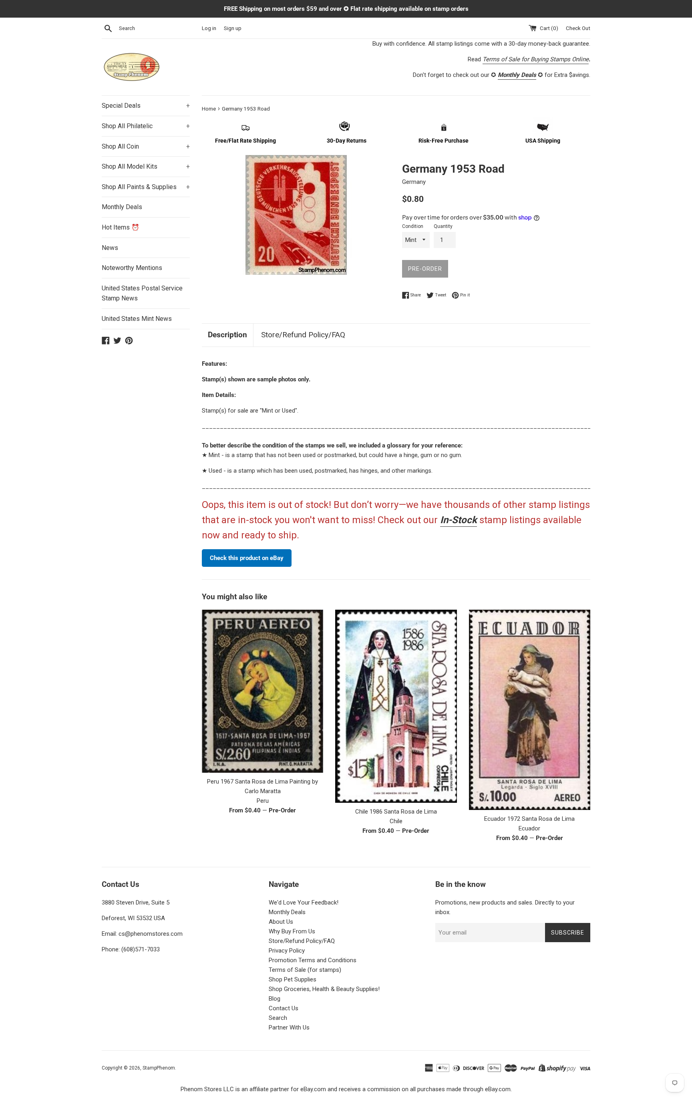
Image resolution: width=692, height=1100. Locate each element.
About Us (281, 921)
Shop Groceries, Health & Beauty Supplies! (324, 989)
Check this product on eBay (247, 558)
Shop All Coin (146, 146)
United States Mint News (137, 318)
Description (227, 334)
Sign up (232, 28)
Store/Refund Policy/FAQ (303, 334)
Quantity (443, 226)
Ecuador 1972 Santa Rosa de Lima (529, 818)
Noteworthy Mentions (132, 268)
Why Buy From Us (292, 931)
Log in (209, 28)
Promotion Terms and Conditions (312, 960)
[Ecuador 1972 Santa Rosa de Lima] (529, 710)
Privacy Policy (287, 950)
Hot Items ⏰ (120, 227)
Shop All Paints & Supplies (146, 187)
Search (278, 1017)
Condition (412, 226)
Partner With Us (289, 1027)
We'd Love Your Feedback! (303, 902)
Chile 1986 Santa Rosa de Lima (396, 811)
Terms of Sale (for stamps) (305, 969)
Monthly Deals (122, 207)
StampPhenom (159, 1068)
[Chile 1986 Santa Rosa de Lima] (396, 706)
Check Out (578, 28)
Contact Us (283, 1008)
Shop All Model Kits (146, 166)
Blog (274, 998)
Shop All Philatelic (146, 126)
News (110, 248)
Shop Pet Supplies (292, 979)
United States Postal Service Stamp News (142, 293)
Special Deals (146, 105)
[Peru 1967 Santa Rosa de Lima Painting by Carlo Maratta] (262, 691)
